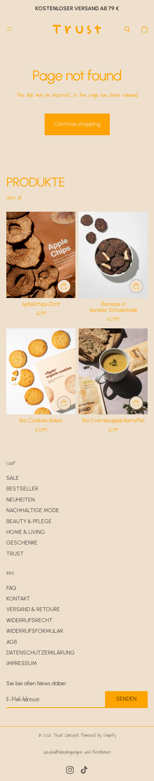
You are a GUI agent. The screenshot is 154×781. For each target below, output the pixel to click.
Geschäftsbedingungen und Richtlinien (77, 752)
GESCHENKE (22, 542)
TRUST (15, 553)
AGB (11, 641)
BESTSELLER (22, 488)
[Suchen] (127, 29)
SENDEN (126, 698)
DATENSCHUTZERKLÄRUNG (40, 652)
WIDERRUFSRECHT (29, 620)
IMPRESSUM (21, 663)
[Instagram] (70, 770)
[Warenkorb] (144, 29)
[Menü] (9, 29)
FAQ (11, 587)
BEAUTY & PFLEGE (29, 521)
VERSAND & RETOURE (33, 609)
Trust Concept (66, 735)
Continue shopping (77, 124)
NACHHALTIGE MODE (32, 510)
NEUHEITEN (20, 499)
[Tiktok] (84, 770)
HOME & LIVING (25, 532)
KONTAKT (18, 598)
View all (13, 197)
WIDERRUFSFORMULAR (34, 631)
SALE (12, 478)
